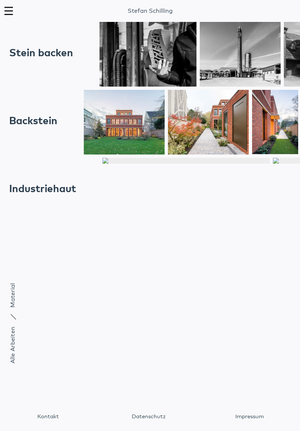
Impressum (249, 416)
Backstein (33, 121)
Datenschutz (149, 416)
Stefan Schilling (150, 11)
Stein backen (41, 53)
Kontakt (48, 416)
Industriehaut (42, 189)
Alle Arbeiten (13, 345)
